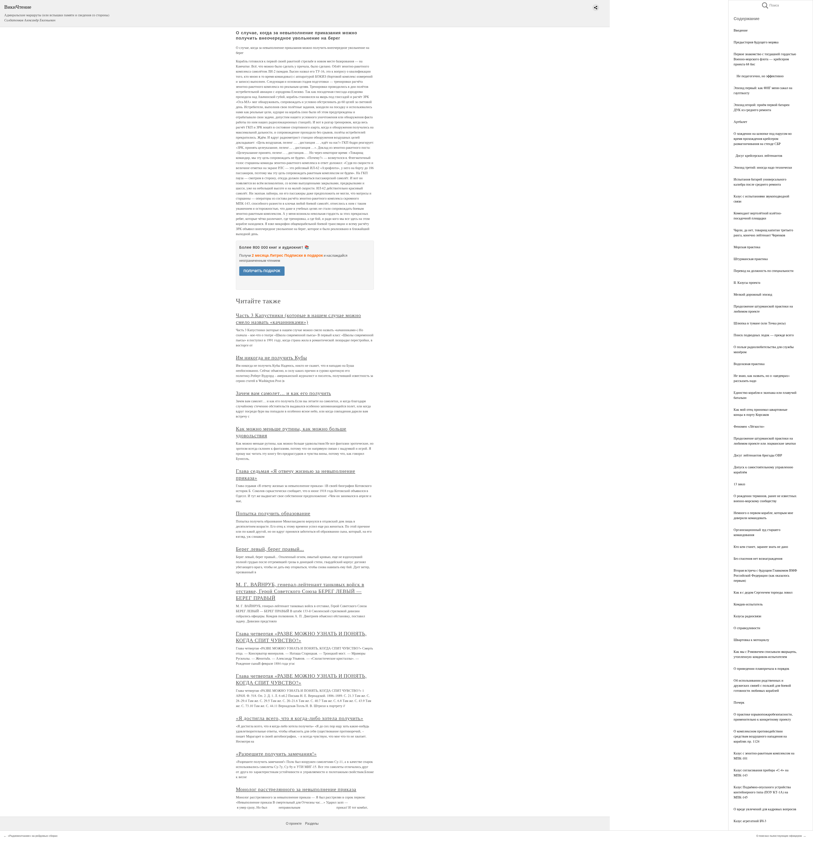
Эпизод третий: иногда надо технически (763, 167)
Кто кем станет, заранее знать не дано (761, 546)
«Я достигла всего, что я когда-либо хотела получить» (299, 718)
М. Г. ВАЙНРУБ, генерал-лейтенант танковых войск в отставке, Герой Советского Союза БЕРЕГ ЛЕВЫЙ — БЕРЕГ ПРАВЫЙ (300, 591)
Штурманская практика (751, 258)
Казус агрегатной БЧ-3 (750, 821)
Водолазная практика (749, 363)
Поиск (770, 5)
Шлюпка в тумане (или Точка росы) (760, 323)
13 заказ (739, 484)
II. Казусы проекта (747, 282)
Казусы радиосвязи (747, 616)
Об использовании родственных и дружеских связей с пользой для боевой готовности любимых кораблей (762, 685)
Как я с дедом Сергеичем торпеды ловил (763, 592)
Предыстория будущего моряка (756, 42)
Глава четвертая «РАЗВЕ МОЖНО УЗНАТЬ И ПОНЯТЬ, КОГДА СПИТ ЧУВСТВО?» (301, 637)
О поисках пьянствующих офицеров (779, 835)
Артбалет (740, 121)
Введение (741, 30)
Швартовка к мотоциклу (751, 639)
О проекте (294, 823)
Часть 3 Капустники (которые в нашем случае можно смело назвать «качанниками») (298, 318)
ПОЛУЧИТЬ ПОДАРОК (261, 271)
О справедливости (747, 628)
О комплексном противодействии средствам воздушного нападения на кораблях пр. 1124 (760, 736)
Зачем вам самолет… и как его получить (283, 393)
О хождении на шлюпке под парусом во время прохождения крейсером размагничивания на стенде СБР (763, 138)
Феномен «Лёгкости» (749, 426)
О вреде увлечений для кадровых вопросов (765, 809)
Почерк (739, 702)
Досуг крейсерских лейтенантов (758, 155)
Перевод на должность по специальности (764, 270)
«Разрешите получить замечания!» (276, 753)
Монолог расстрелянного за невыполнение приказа (296, 789)
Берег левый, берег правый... (270, 548)
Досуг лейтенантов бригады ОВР (758, 455)
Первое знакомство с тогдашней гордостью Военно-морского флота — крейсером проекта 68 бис (765, 59)
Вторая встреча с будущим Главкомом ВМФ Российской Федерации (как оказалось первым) (765, 575)
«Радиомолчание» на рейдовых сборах (33, 835)
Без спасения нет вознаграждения (758, 558)
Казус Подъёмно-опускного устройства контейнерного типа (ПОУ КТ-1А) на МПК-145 (762, 792)
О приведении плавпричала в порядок (761, 668)
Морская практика (747, 247)
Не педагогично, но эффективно (759, 76)
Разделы (312, 823)
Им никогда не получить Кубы (271, 357)
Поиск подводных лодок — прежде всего (764, 335)
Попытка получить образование (273, 513)
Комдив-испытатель (748, 604)
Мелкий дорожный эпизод (753, 294)
